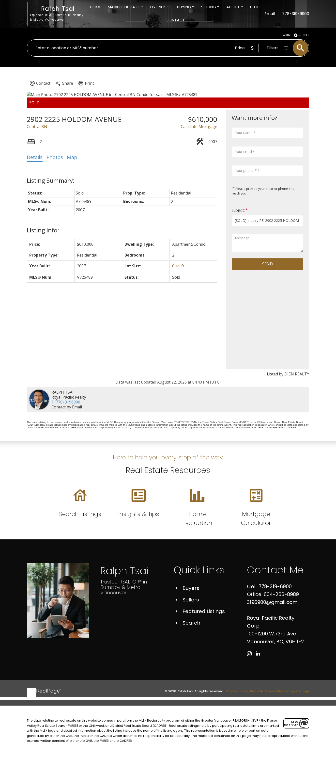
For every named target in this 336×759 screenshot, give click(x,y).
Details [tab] (35, 157)
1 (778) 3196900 (65, 402)
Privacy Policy (237, 691)
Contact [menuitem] (175, 20)
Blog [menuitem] (255, 7)
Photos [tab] (54, 157)
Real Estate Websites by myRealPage (279, 691)
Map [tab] (72, 157)
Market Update (123, 7)
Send (267, 264)
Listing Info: (43, 230)
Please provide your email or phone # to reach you (263, 191)
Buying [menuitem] (184, 7)
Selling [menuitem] (208, 7)
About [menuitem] (233, 7)
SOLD (306, 35)
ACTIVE (287, 35)
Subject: (238, 210)
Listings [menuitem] (158, 7)
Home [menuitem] (95, 7)
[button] (249, 653)
